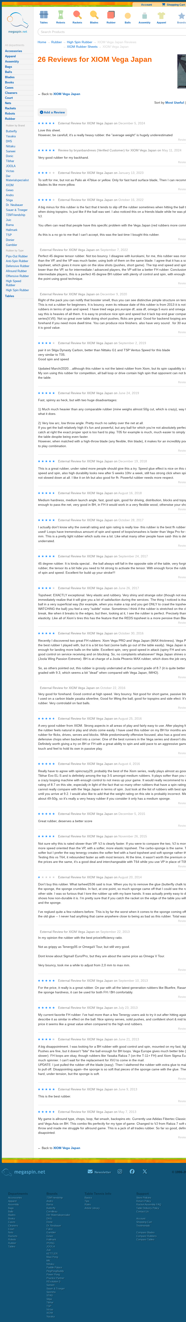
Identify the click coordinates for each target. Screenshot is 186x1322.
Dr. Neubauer (14, 205)
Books (9, 82)
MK (48, 1260)
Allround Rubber (16, 271)
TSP (9, 235)
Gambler (11, 245)
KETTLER (52, 1253)
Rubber (10, 118)
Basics (88, 1197)
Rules (88, 1204)
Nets (8, 103)
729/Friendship (15, 215)
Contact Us (142, 1211)
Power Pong (53, 1274)
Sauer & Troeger (16, 210)
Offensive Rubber (17, 276)
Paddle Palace (54, 1267)
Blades (10, 77)
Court (9, 98)
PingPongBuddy (55, 1271)
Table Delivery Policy (147, 1208)
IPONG (50, 1243)
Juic (8, 220)
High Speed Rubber (13, 283)
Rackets (10, 108)
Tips (87, 1201)
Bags (8, 66)
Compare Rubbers (146, 1236)
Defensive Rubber (17, 266)
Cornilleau (51, 1211)
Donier (10, 240)
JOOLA (11, 166)
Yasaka (11, 136)
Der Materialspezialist (17, 178)
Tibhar (10, 161)
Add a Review (54, 112)
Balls (8, 72)
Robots (10, 113)
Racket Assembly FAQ (148, 1204)
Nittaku (10, 146)
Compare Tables (145, 1239)
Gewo (9, 190)
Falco (49, 1229)
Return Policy (143, 1201)
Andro (10, 195)
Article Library (92, 1208)
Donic (9, 156)
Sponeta (51, 1292)
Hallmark (11, 230)
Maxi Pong (52, 1257)
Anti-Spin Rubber (17, 261)
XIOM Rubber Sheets (82, 46)
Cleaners (11, 93)
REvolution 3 (53, 1281)
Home (42, 42)
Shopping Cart (144, 1222)
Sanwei (10, 151)
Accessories (13, 51)
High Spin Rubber (17, 290)
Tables (9, 296)
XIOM (10, 185)
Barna (10, 225)
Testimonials (143, 1225)
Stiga (9, 200)
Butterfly (11, 131)
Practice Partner (55, 1278)
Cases (9, 87)
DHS (9, 141)
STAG (49, 1295)
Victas (10, 171)
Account (146, 4)
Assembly (12, 61)
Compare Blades (145, 1232)
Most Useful (174, 102)
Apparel (10, 56)
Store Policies (143, 1197)
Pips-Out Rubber (17, 256)
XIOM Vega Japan (66, 94)
